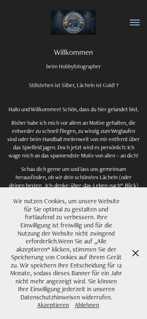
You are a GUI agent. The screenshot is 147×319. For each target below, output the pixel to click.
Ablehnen (87, 305)
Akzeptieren (53, 305)
